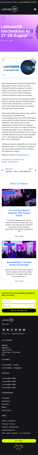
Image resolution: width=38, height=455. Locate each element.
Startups (5, 398)
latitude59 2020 (13, 162)
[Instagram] (11, 329)
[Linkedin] (3, 329)
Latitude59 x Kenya (10, 365)
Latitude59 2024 (9, 384)
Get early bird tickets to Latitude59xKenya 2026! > (19, 2)
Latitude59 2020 (18, 159)
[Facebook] (7, 329)
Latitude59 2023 (9, 388)
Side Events (7, 350)
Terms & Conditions (10, 427)
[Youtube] (24, 329)
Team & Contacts (9, 421)
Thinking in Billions (11, 352)
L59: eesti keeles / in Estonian (16, 433)
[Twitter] (15, 329)
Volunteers (6, 410)
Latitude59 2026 (9, 378)
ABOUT (4, 416)
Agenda (4, 345)
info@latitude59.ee (22, 155)
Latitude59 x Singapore (12, 368)
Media (4, 407)
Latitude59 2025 (9, 381)
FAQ (3, 355)
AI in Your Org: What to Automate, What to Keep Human (19, 213)
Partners (5, 404)
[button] (35, 9)
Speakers (5, 348)
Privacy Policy (8, 424)
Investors (6, 401)
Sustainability (8, 430)
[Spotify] (19, 329)
